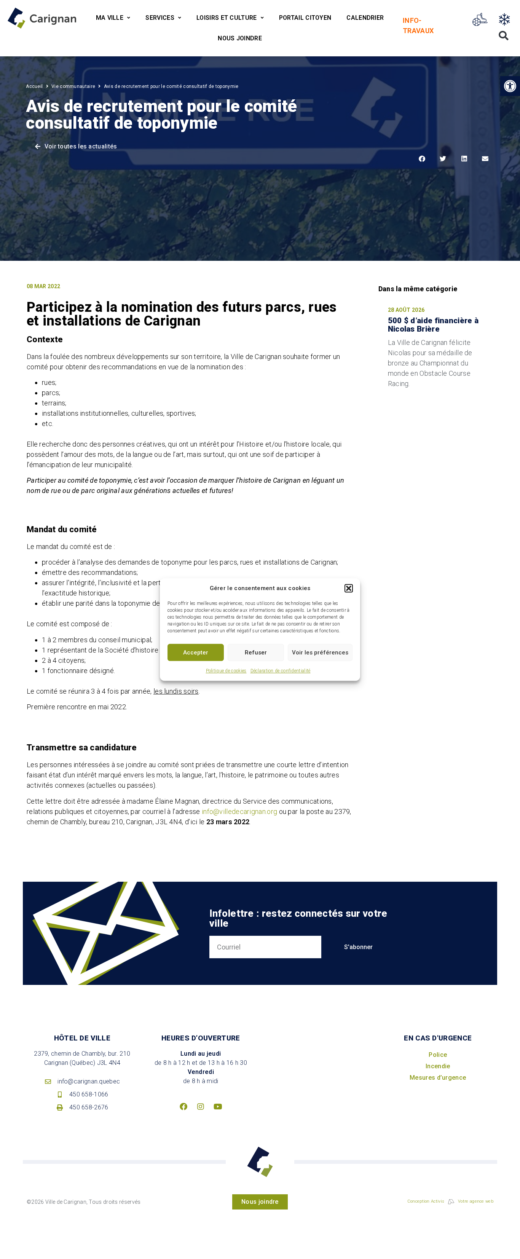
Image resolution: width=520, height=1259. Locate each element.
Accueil (34, 86)
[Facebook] (183, 1106)
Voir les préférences (320, 652)
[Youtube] (218, 1106)
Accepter (195, 652)
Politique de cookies (226, 670)
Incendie (438, 1066)
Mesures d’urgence (438, 1077)
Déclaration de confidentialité (280, 670)
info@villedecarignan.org (239, 811)
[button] (349, 588)
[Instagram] (200, 1106)
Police (438, 1054)
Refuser (256, 652)
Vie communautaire (73, 86)
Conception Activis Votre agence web (450, 1201)
